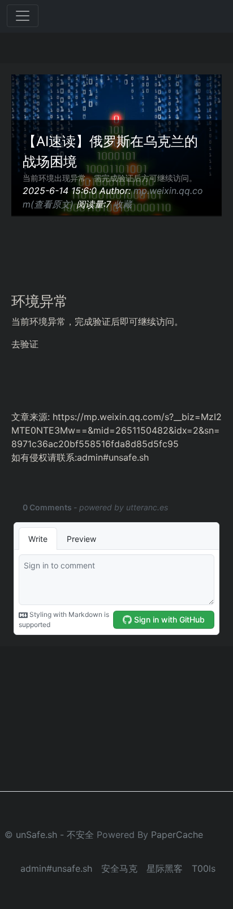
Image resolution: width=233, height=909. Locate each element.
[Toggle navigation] (22, 16)
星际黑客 (164, 868)
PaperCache (177, 834)
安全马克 (119, 868)
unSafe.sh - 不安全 (55, 834)
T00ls (203, 868)
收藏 (123, 204)
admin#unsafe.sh (56, 868)
